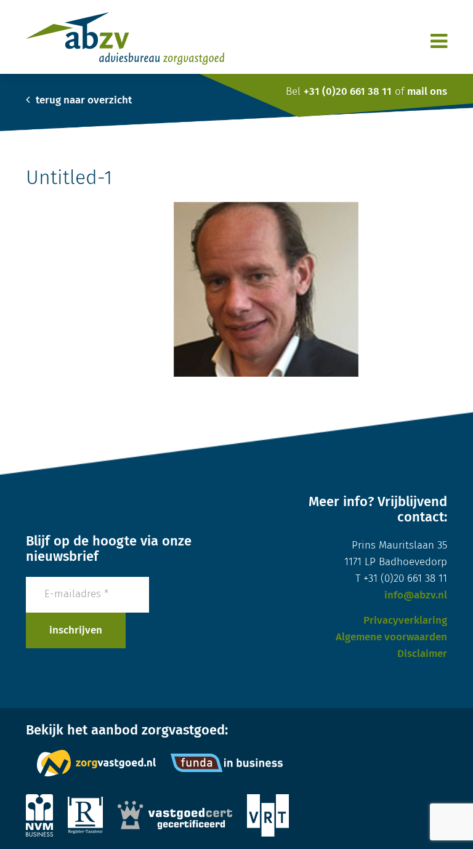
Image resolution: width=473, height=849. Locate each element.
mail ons (427, 92)
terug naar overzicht (82, 100)
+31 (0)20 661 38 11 (348, 92)
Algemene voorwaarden (391, 637)
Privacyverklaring (405, 621)
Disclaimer (422, 654)
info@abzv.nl (415, 595)
